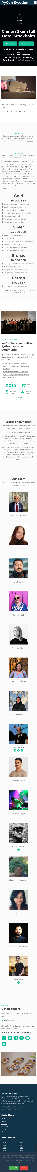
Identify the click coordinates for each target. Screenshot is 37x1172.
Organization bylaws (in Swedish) (15, 363)
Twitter (3, 1121)
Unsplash (23, 1107)
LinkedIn (4, 1124)
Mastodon (4, 1132)
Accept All (14, 1168)
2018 (21, 1142)
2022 (4, 1150)
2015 (21, 1150)
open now (29, 141)
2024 (4, 1145)
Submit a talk (26, 43)
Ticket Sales (10, 43)
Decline (24, 1168)
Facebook (4, 1118)
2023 (4, 1148)
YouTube (4, 1129)
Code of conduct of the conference (15, 372)
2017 (21, 1145)
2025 (4, 1142)
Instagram (4, 1126)
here (32, 1026)
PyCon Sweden (15, 2)
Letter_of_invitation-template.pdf (18, 432)
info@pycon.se (26, 60)
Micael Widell (12, 1107)
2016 (21, 1148)
